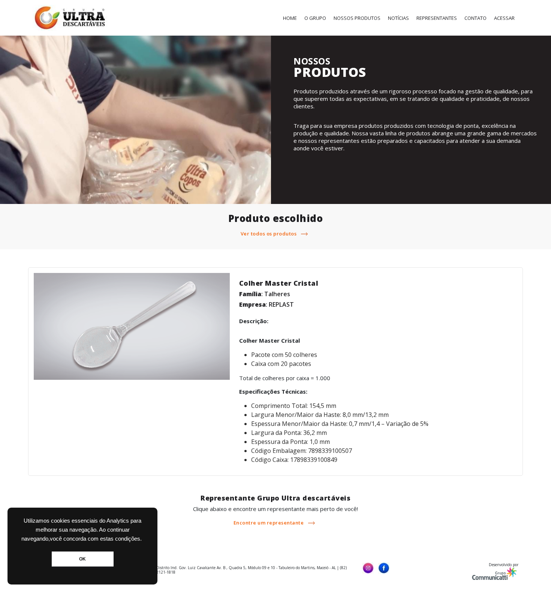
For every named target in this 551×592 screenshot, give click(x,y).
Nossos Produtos (357, 18)
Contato (475, 18)
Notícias (398, 18)
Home (290, 18)
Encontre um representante (269, 522)
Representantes (436, 18)
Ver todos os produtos (269, 233)
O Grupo (315, 18)
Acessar (504, 18)
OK (82, 559)
